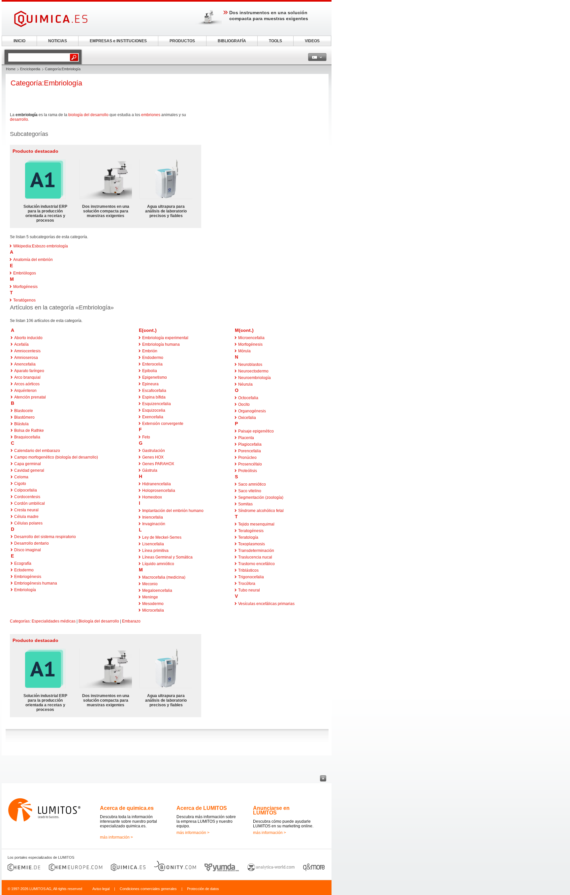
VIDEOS (312, 41)
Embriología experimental (165, 338)
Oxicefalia (247, 417)
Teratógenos (24, 300)
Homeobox (152, 497)
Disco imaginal (27, 550)
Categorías (20, 621)
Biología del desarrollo (99, 621)
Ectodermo (24, 570)
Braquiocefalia (27, 437)
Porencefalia (249, 451)
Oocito (244, 404)
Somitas (245, 504)
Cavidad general (29, 470)
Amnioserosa (26, 357)
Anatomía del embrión (33, 259)
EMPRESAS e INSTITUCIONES (118, 41)
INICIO (19, 41)
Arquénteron (25, 390)
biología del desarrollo (88, 114)
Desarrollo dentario (31, 543)
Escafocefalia (154, 390)
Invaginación (153, 524)
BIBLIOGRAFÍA (232, 41)
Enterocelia (152, 364)
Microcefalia (153, 610)
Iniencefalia (152, 517)
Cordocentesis (27, 497)
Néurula (245, 384)
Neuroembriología (254, 377)
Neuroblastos (250, 364)
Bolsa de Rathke (29, 430)
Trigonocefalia (251, 577)
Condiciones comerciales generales (148, 889)
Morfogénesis (25, 286)
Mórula (244, 351)
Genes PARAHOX (158, 464)
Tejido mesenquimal (256, 524)
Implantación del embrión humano (173, 510)
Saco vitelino (249, 491)
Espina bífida (154, 397)
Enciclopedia (30, 69)
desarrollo (19, 119)
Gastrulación (153, 450)
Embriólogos (24, 273)
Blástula (21, 424)
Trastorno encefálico (256, 563)
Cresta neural (26, 510)
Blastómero (24, 417)
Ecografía (22, 563)
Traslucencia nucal (255, 557)
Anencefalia (25, 364)
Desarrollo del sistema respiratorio (45, 536)
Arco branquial (27, 377)
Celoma (21, 477)
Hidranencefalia (156, 484)
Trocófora (246, 583)
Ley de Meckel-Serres (161, 537)
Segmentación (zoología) (260, 497)
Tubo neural (249, 590)
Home (11, 69)
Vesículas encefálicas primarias (266, 603)
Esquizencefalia (156, 403)
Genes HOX (153, 457)
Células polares (28, 523)
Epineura (150, 384)
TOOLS (275, 41)
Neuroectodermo (253, 371)
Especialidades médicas (54, 621)
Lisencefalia (153, 544)
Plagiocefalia (250, 444)
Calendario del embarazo (37, 450)
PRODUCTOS (182, 41)
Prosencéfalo (250, 464)
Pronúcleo (247, 457)
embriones (150, 114)
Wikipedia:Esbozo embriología (40, 246)
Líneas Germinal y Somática (167, 557)
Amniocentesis (27, 351)
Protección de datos (203, 889)
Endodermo (152, 357)
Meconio (150, 584)
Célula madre (26, 516)
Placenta (246, 437)
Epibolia (149, 370)
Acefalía (21, 344)
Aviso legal (101, 889)
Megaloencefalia (157, 590)
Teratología (248, 537)
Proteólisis (247, 470)
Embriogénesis (27, 576)
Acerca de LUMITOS (201, 808)
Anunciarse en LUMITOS (271, 810)
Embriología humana (161, 344)
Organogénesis (252, 411)
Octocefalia (248, 398)
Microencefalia (251, 338)
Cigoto (20, 483)
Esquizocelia (153, 410)
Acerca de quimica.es (127, 808)
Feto (146, 437)
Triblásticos (248, 570)
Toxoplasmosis (251, 544)
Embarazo (131, 621)
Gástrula (149, 470)
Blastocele (23, 410)
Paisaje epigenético (256, 431)
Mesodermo (153, 603)
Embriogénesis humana (35, 583)
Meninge (150, 597)
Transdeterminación (256, 550)
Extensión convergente (162, 423)
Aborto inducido (28, 338)
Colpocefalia (25, 490)
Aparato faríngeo (29, 370)
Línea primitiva (155, 550)
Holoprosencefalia (158, 490)
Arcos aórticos (27, 384)
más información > (116, 837)
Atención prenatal (30, 397)
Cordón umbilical (29, 503)
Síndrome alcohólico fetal (261, 510)
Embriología (25, 590)
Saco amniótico (252, 484)
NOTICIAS (57, 41)
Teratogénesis (251, 530)
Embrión (149, 351)
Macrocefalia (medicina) (163, 577)
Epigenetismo (154, 377)
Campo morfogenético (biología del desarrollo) (56, 457)
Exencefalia (152, 417)
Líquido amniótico (158, 563)
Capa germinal (27, 464)
